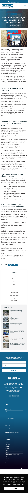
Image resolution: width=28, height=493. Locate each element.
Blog (14, 13)
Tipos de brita (14, 300)
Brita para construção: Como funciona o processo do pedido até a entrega (17, 344)
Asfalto (14, 276)
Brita (14, 281)
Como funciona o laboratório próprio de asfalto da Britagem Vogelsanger (17, 337)
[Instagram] (12, 396)
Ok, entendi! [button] (14, 488)
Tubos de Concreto (14, 295)
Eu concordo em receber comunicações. (13, 368)
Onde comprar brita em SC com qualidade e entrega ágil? (16, 324)
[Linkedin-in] (15, 396)
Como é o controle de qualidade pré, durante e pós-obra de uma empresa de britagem (17, 331)
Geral (14, 289)
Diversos (14, 278)
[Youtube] (18, 396)
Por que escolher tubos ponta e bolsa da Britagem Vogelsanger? (17, 318)
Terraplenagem (14, 292)
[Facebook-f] (10, 396)
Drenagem (14, 298)
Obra (14, 287)
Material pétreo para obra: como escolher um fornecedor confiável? (16, 311)
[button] (25, 6)
